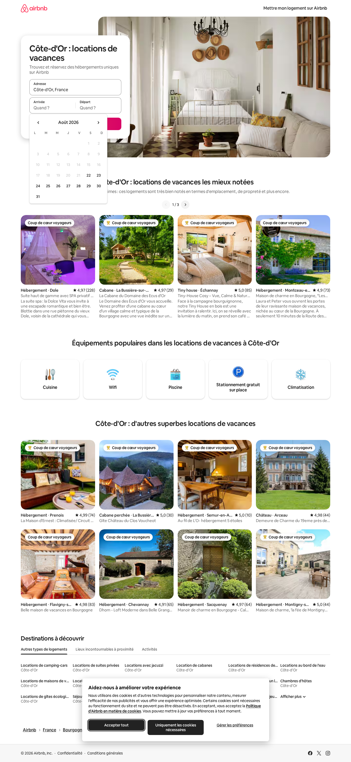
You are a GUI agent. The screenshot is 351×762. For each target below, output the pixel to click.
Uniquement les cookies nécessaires (175, 727)
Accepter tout (116, 725)
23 (99, 175)
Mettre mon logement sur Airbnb (295, 8)
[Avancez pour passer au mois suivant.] (98, 122)
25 (48, 186)
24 (38, 186)
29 (89, 186)
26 (58, 186)
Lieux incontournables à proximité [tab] (105, 649)
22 (89, 175)
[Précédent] (166, 204)
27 (68, 186)
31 (38, 196)
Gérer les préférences (234, 725)
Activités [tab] (149, 649)
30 (99, 186)
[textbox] (52, 108)
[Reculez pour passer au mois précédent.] (38, 122)
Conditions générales (105, 753)
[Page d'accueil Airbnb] (34, 8)
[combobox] (75, 89)
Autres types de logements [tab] (44, 649)
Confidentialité (69, 753)
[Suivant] (185, 204)
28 (78, 186)
